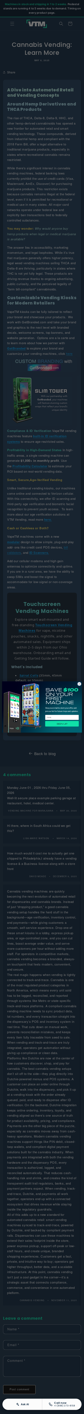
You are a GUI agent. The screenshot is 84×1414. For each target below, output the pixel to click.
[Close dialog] (79, 684)
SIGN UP (62, 723)
